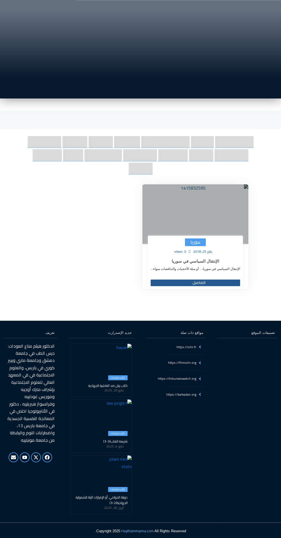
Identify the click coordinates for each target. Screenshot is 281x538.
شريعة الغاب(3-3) (115, 441)
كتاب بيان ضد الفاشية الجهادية (108, 385)
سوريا (195, 242)
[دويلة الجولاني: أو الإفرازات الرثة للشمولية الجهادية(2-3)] (118, 469)
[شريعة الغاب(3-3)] (118, 413)
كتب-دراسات (118, 377)
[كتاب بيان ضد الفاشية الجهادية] (118, 357)
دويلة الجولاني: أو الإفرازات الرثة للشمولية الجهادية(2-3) (102, 500)
